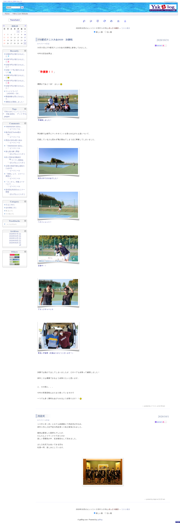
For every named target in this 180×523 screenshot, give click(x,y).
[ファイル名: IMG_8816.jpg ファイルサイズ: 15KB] (58, 337)
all (20, 245)
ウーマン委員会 (17, 160)
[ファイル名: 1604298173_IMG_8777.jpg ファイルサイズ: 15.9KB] (58, 249)
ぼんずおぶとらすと (17, 154)
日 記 (47, 44)
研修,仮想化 (10, 114)
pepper (7, 116)
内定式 (41, 416)
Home (7, 14)
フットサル (22, 114)
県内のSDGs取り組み (14, 140)
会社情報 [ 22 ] (11, 208)
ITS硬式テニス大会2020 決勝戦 (55, 39)
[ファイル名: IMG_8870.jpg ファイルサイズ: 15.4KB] (58, 104)
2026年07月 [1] (15, 234)
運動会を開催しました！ (15, 102)
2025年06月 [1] (15, 243)
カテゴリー (40, 44)
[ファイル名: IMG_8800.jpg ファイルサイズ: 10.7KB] (58, 205)
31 (25, 43)
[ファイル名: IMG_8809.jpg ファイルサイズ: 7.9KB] (58, 162)
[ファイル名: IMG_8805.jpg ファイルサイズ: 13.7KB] (58, 293)
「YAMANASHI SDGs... (15, 146)
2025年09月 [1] (15, 240)
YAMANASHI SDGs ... (14, 127)
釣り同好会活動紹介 (13, 157)
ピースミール (15, 129)
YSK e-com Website (20, 14)
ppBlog (99, 520)
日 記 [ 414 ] (10, 205)
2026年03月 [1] (15, 236)
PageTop (177, 522)
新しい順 (99, 32)
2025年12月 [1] (15, 238)
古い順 (109, 32)
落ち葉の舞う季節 (12, 151)
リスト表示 (125, 28)
